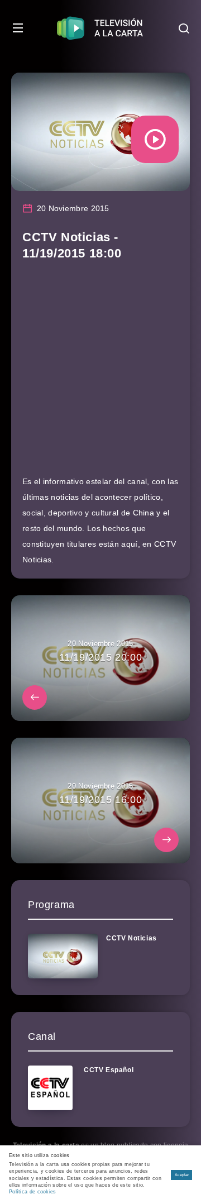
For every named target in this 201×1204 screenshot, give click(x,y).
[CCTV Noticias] (63, 956)
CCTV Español (108, 1070)
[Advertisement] (100, 373)
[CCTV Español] (50, 1088)
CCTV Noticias (131, 938)
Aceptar (182, 1175)
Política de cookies (32, 1192)
